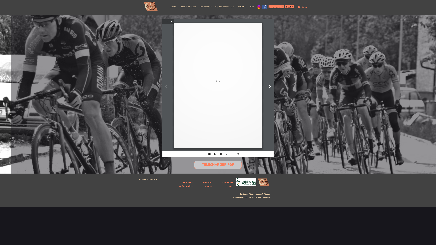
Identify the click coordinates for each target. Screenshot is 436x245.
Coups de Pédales (263, 194)
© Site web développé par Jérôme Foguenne (251, 197)
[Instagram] (259, 7)
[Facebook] (264, 7)
